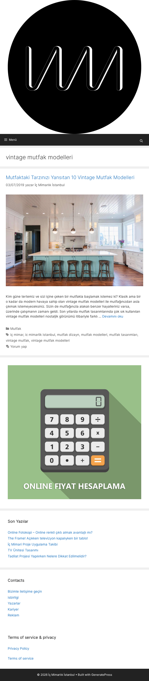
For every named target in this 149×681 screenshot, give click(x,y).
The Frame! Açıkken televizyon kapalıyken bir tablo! (48, 538)
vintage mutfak (17, 340)
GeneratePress (101, 675)
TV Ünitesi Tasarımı (23, 550)
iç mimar (16, 335)
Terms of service (21, 658)
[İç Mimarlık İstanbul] (74, 67)
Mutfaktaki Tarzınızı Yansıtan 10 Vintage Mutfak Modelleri (70, 177)
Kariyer (13, 609)
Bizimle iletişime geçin (25, 591)
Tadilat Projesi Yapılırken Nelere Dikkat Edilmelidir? (47, 556)
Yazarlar (14, 603)
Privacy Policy (18, 648)
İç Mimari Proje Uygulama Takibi (33, 544)
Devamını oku (112, 316)
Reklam (13, 615)
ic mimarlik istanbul (40, 335)
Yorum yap (18, 346)
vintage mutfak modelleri (50, 340)
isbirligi (13, 597)
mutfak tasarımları (123, 335)
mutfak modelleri (94, 335)
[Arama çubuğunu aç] (141, 141)
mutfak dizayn (68, 335)
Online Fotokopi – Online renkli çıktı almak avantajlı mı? (50, 532)
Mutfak (15, 329)
